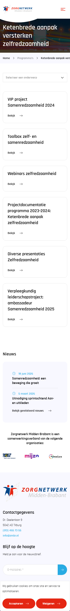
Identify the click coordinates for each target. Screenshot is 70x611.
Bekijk (11, 115)
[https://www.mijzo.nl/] (30, 456)
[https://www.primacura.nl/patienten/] (53, 456)
